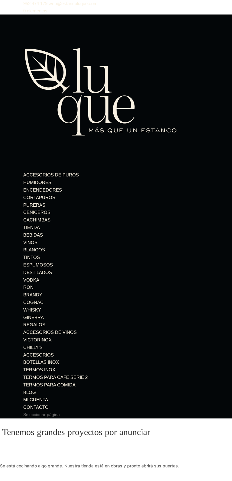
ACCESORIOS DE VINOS (50, 332)
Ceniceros (36, 212)
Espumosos (38, 264)
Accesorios (38, 354)
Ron (28, 287)
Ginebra (33, 317)
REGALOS (34, 324)
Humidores (37, 182)
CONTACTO (36, 407)
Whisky (32, 309)
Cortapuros (39, 197)
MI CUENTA (35, 399)
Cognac (33, 302)
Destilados (37, 272)
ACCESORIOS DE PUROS (51, 174)
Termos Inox (39, 369)
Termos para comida (49, 384)
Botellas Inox (41, 362)
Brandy (32, 294)
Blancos (34, 249)
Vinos (30, 242)
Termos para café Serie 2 (55, 377)
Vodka (31, 279)
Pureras (34, 205)
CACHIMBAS (36, 219)
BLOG (29, 392)
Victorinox (37, 339)
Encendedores (42, 189)
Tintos (31, 257)
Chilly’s (33, 347)
